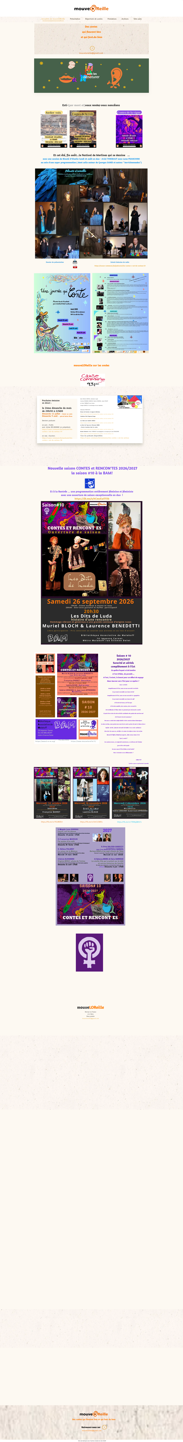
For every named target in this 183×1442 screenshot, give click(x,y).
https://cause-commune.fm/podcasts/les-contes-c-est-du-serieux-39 (57, 430)
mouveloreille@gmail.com (91, 53)
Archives (125, 19)
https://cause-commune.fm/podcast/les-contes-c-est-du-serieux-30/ (97, 414)
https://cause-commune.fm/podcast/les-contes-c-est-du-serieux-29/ (97, 418)
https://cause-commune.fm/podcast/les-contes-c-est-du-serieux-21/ (97, 433)
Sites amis (138, 19)
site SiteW (103, 1441)
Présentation (75, 19)
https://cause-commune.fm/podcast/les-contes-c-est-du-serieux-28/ (97, 423)
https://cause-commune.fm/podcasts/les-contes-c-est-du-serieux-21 (120, 266)
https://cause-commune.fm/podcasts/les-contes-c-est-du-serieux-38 (57, 439)
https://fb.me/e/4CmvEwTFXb (92, 498)
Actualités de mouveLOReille (53, 19)
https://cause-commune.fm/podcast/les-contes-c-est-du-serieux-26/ (97, 429)
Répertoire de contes (93, 19)
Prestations (112, 19)
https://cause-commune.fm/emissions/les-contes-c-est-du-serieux (104, 438)
